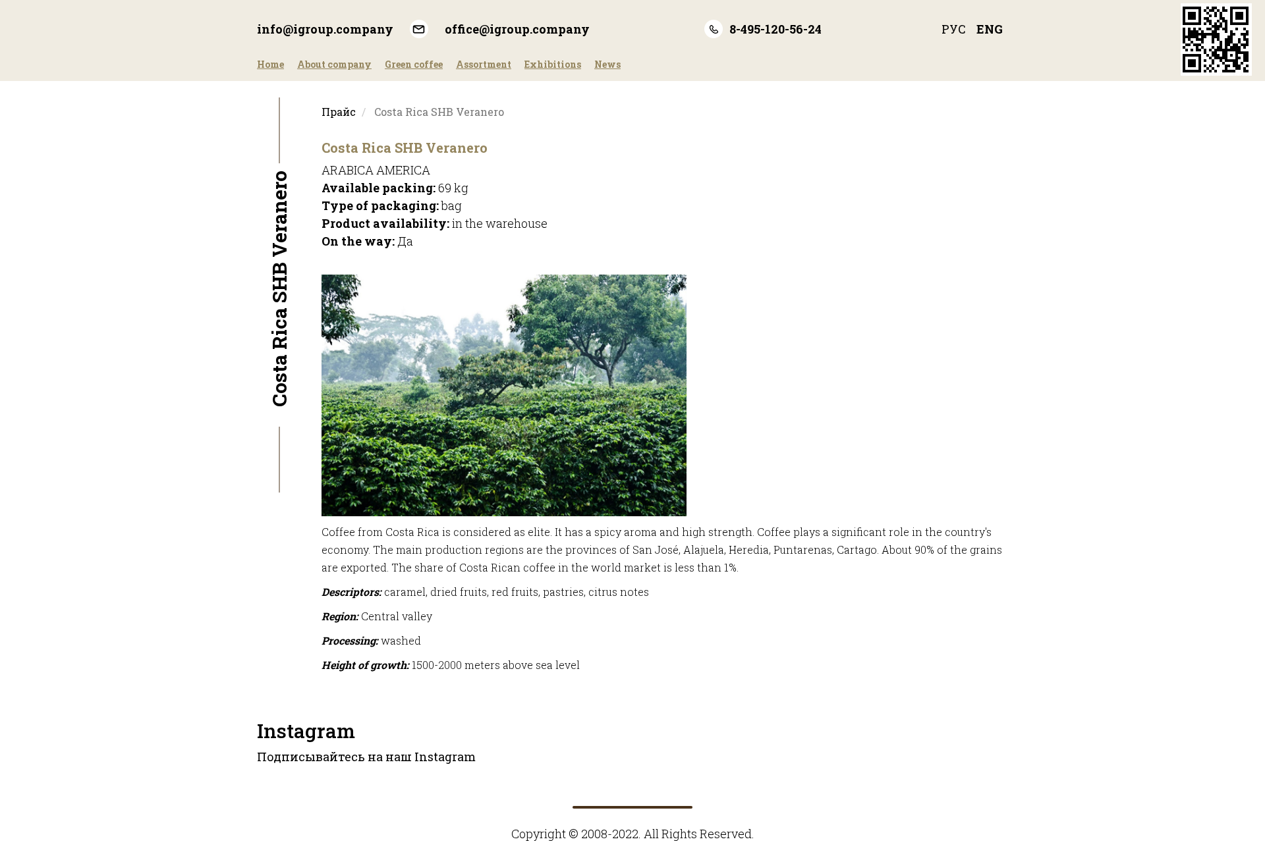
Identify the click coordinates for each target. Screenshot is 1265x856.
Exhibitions (552, 64)
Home (270, 64)
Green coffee (414, 64)
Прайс (339, 112)
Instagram (306, 730)
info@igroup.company (325, 29)
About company (334, 64)
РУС (954, 29)
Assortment (483, 64)
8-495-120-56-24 (775, 29)
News (607, 64)
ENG (989, 29)
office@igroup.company (517, 29)
